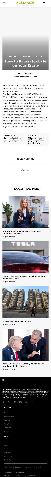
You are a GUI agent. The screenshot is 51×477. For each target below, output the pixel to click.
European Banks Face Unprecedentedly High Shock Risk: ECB (13, 140)
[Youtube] (20, 402)
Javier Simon (27, 73)
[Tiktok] (31, 402)
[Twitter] (9, 402)
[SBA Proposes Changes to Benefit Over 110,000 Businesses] (25, 212)
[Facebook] (3, 402)
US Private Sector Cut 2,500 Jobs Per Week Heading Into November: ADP (36, 141)
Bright (12, 56)
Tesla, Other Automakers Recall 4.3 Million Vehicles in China (23, 277)
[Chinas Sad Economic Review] (25, 302)
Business (25, 56)
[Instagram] (26, 402)
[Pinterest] (15, 402)
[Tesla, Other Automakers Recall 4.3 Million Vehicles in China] (25, 257)
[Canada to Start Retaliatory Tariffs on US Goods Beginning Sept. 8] (25, 345)
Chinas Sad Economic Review (16, 321)
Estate (38, 56)
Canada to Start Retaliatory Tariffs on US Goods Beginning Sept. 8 (23, 365)
